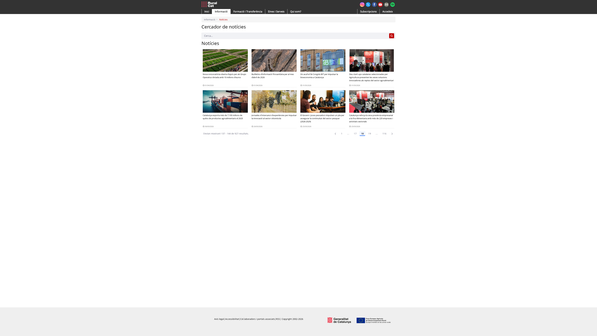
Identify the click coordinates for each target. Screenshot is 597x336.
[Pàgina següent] (392, 133)
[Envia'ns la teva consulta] (386, 4)
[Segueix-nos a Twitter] (368, 4)
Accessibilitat (232, 318)
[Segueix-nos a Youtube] (380, 4)
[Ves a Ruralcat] (209, 4)
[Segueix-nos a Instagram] (362, 4)
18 (362, 133)
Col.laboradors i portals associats (257, 318)
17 (355, 133)
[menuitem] (248, 11)
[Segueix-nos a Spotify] (392, 4)
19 (369, 133)
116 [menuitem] (384, 133)
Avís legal (219, 318)
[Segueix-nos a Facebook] (374, 4)
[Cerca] (391, 35)
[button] (207, 11)
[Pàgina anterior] (335, 133)
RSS (278, 318)
